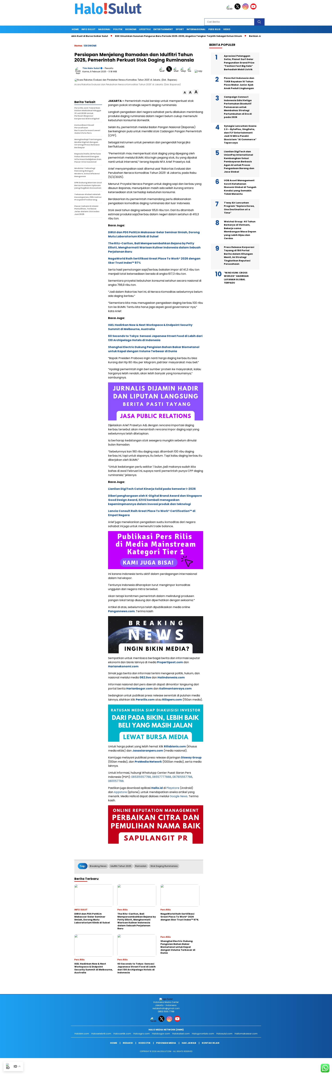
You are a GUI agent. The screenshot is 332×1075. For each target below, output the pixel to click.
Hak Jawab (189, 1043)
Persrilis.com (145, 700)
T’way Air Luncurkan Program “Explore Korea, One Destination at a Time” (239, 207)
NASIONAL (104, 29)
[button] (185, 93)
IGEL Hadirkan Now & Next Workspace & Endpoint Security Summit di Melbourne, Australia (150, 327)
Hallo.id (157, 788)
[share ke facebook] (162, 71)
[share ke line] (191, 71)
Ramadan (140, 866)
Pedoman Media (166, 1043)
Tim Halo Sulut (91, 68)
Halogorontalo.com (203, 1033)
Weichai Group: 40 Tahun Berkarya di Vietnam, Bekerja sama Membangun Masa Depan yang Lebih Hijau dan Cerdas (240, 230)
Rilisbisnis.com (175, 746)
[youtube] (254, 8)
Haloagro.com (141, 1033)
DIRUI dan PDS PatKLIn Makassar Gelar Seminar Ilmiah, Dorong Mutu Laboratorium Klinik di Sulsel (154, 234)
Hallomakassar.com (246, 1033)
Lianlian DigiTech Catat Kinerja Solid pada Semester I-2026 (152, 489)
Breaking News (98, 866)
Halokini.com (82, 1033)
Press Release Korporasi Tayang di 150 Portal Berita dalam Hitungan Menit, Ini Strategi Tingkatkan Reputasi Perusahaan (239, 255)
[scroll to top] (319, 1069)
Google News (178, 796)
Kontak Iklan (210, 1043)
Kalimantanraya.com (175, 689)
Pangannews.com (121, 611)
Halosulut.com (224, 1033)
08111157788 (116, 781)
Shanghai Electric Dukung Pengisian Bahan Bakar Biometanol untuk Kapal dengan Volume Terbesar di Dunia (153, 349)
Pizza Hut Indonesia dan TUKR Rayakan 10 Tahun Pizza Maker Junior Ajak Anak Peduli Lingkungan (239, 83)
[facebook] (230, 8)
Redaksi (128, 1043)
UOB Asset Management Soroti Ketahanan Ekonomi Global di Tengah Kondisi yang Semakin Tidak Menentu (240, 187)
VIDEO (226, 29)
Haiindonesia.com (171, 677)
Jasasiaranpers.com (147, 751)
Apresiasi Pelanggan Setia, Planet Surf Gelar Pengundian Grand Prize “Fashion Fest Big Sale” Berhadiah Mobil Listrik (239, 62)
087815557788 (182, 777)
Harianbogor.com (139, 689)
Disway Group (191, 757)
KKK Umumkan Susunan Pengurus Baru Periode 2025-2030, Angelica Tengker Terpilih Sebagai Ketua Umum (154, 36)
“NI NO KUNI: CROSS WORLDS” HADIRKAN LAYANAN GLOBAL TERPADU (236, 277)
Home (75, 29)
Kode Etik (144, 1043)
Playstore (172, 788)
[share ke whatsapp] (177, 71)
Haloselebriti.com (101, 1033)
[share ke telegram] (184, 71)
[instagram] (246, 8)
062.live (145, 677)
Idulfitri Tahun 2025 (120, 866)
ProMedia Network (148, 762)
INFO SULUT (88, 29)
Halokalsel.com (181, 1033)
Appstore (120, 792)
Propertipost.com (170, 662)
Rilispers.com (172, 700)
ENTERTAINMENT (163, 29)
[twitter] (238, 8)
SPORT (180, 29)
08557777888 (161, 777)
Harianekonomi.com (123, 666)
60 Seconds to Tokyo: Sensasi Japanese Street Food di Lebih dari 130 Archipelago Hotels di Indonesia (155, 338)
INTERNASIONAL (196, 29)
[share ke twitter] (169, 71)
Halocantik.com (122, 1033)
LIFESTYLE (145, 29)
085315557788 (141, 777)
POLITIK (117, 29)
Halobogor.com (161, 1033)
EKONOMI (130, 29)
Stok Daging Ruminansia (164, 866)
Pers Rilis (214, 29)
